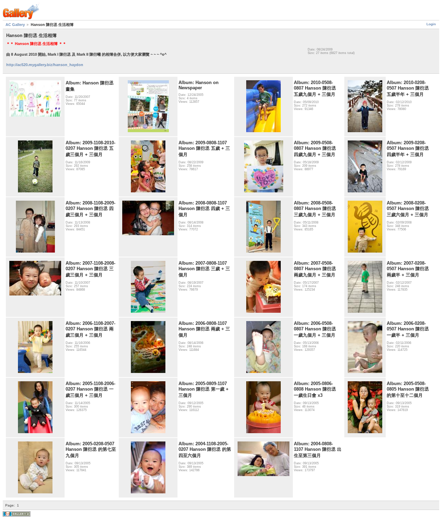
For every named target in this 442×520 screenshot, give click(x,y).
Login (431, 24)
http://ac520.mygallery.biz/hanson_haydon (44, 65)
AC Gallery (15, 24)
